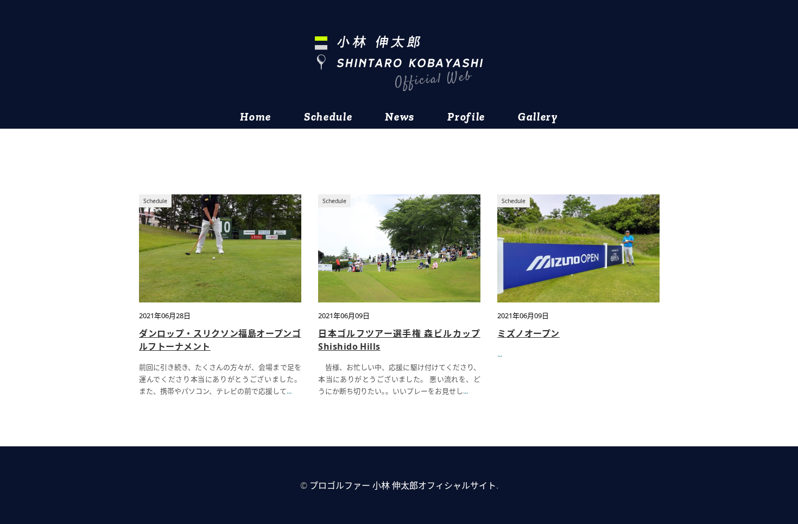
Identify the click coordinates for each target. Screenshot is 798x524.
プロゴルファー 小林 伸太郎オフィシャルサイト (402, 485)
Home (255, 116)
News (400, 116)
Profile (466, 116)
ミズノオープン (528, 333)
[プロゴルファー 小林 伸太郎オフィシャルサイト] (399, 63)
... (289, 391)
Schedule (328, 116)
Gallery (538, 116)
